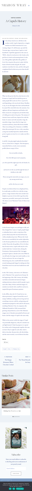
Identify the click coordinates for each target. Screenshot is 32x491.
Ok (10, 488)
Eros (9, 349)
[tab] (14, 416)
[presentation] (16, 393)
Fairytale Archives (16, 17)
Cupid (4, 349)
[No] (30, 486)
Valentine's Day (16, 349)
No (14, 488)
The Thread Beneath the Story (24, 359)
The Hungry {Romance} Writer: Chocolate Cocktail (8, 361)
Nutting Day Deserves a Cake (12, 411)
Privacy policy (20, 488)
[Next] (28, 397)
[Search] (8, 481)
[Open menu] (28, 5)
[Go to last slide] (4, 397)
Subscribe (16, 473)
